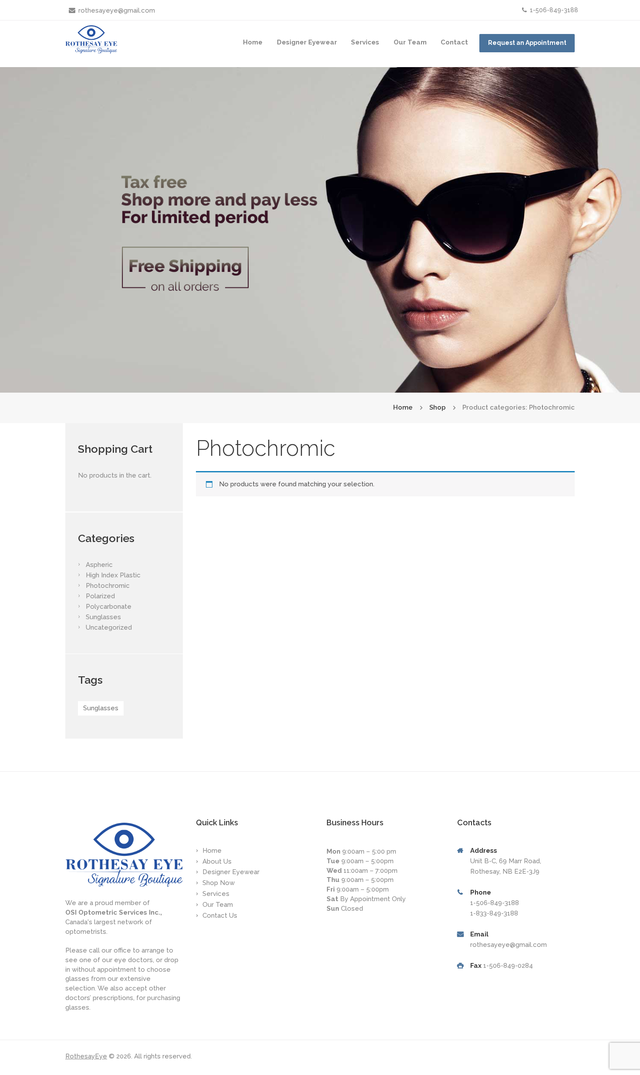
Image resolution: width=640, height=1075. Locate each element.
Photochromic (108, 586)
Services (365, 42)
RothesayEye (86, 1056)
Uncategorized (109, 627)
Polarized (100, 596)
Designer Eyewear (307, 42)
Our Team (410, 42)
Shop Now (218, 883)
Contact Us (219, 915)
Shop (437, 407)
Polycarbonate (108, 606)
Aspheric (99, 565)
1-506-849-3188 (554, 10)
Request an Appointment (527, 42)
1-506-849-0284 (508, 966)
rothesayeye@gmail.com (116, 10)
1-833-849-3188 (494, 913)
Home (253, 42)
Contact (454, 42)
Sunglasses (103, 617)
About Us (217, 861)
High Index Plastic (113, 575)
